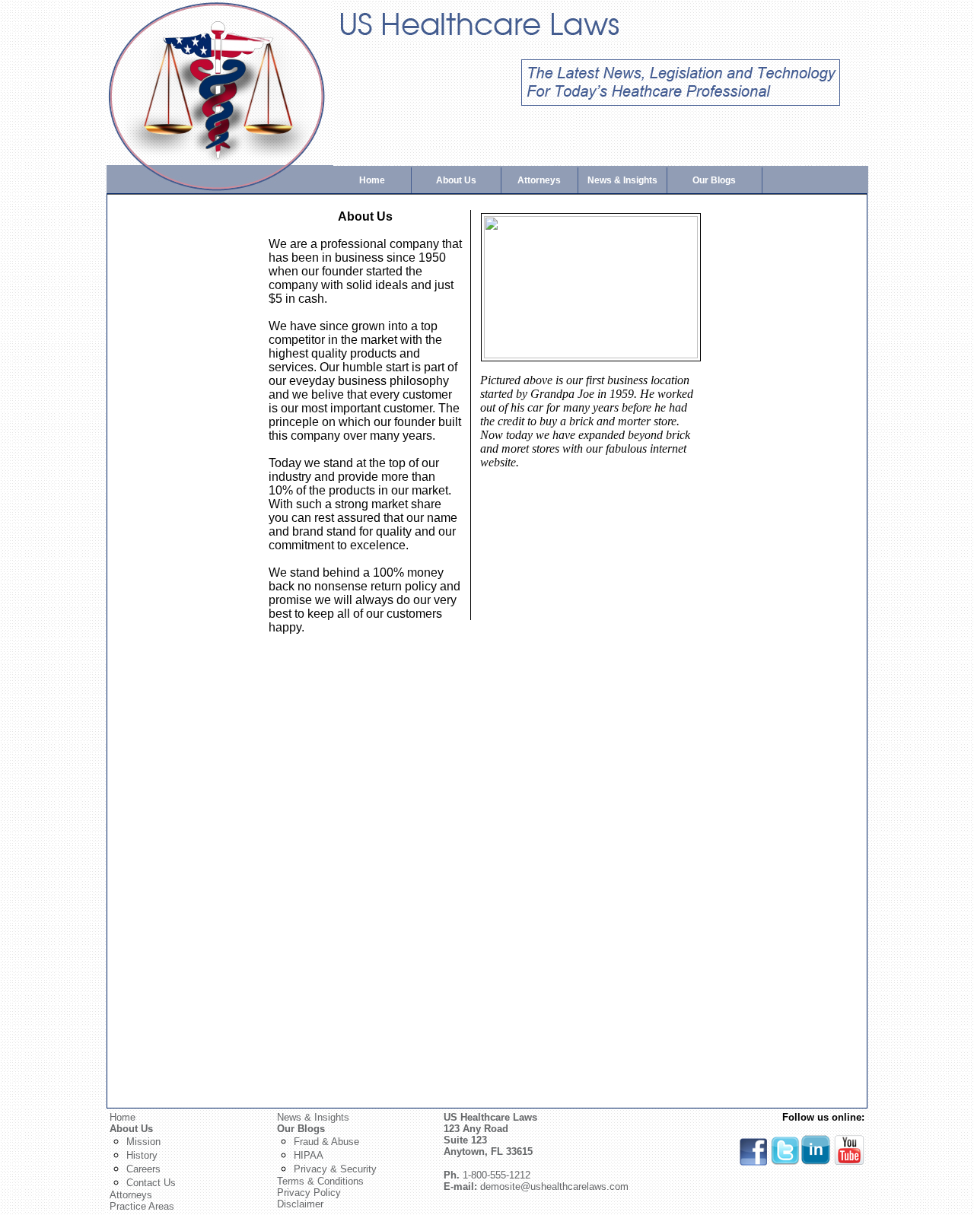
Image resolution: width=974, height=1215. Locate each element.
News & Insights (622, 180)
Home (372, 180)
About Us (456, 180)
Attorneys (539, 180)
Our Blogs (714, 180)
